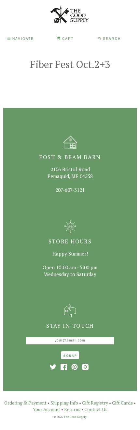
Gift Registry (95, 403)
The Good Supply (75, 417)
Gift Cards (122, 403)
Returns (72, 409)
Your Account (46, 409)
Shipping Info (64, 403)
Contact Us (95, 409)
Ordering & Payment (25, 403)
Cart (67, 38)
